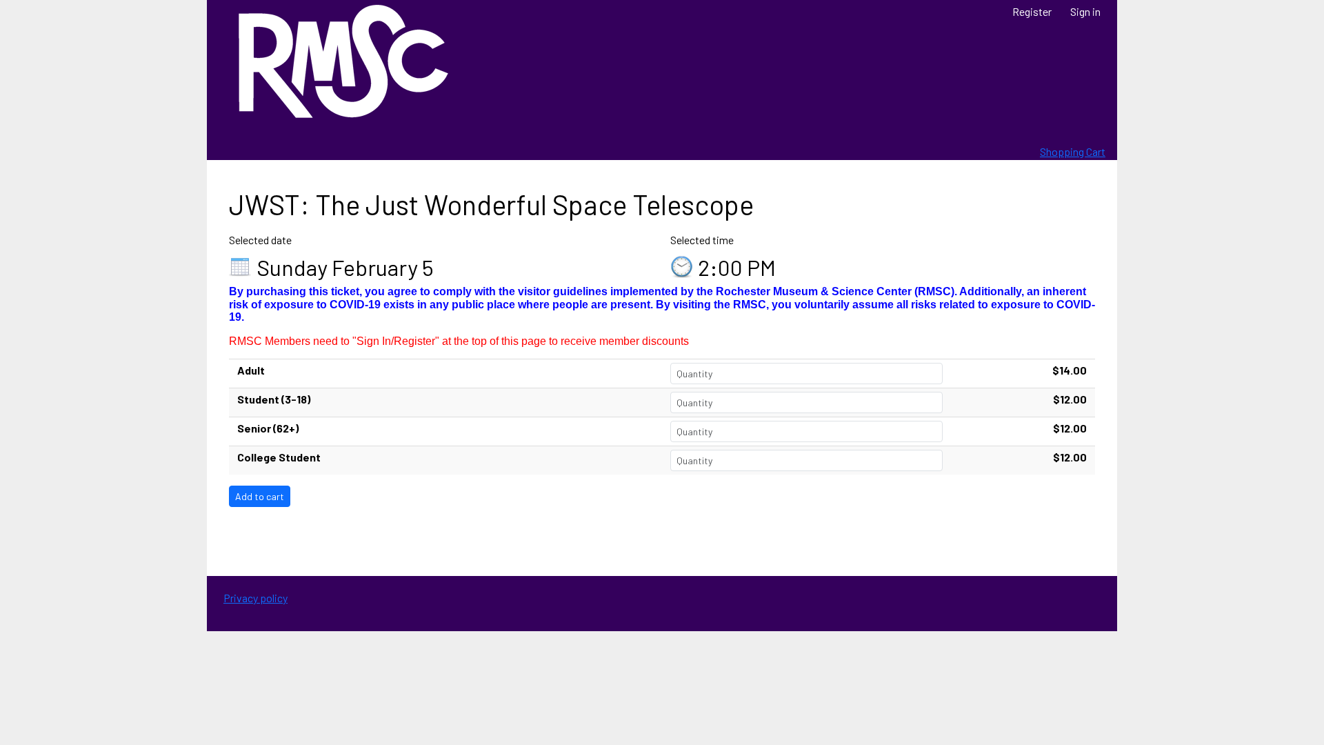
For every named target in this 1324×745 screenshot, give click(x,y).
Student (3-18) (273, 399)
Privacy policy (255, 597)
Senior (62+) (268, 428)
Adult (251, 370)
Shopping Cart (1072, 151)
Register (1032, 11)
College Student (279, 457)
